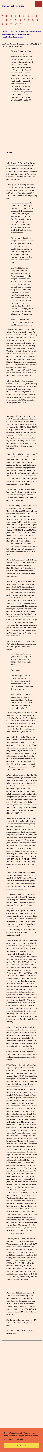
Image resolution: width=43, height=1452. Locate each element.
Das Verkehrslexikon (13, 5)
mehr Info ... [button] (20, 1439)
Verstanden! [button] (21, 1446)
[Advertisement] (21, 130)
